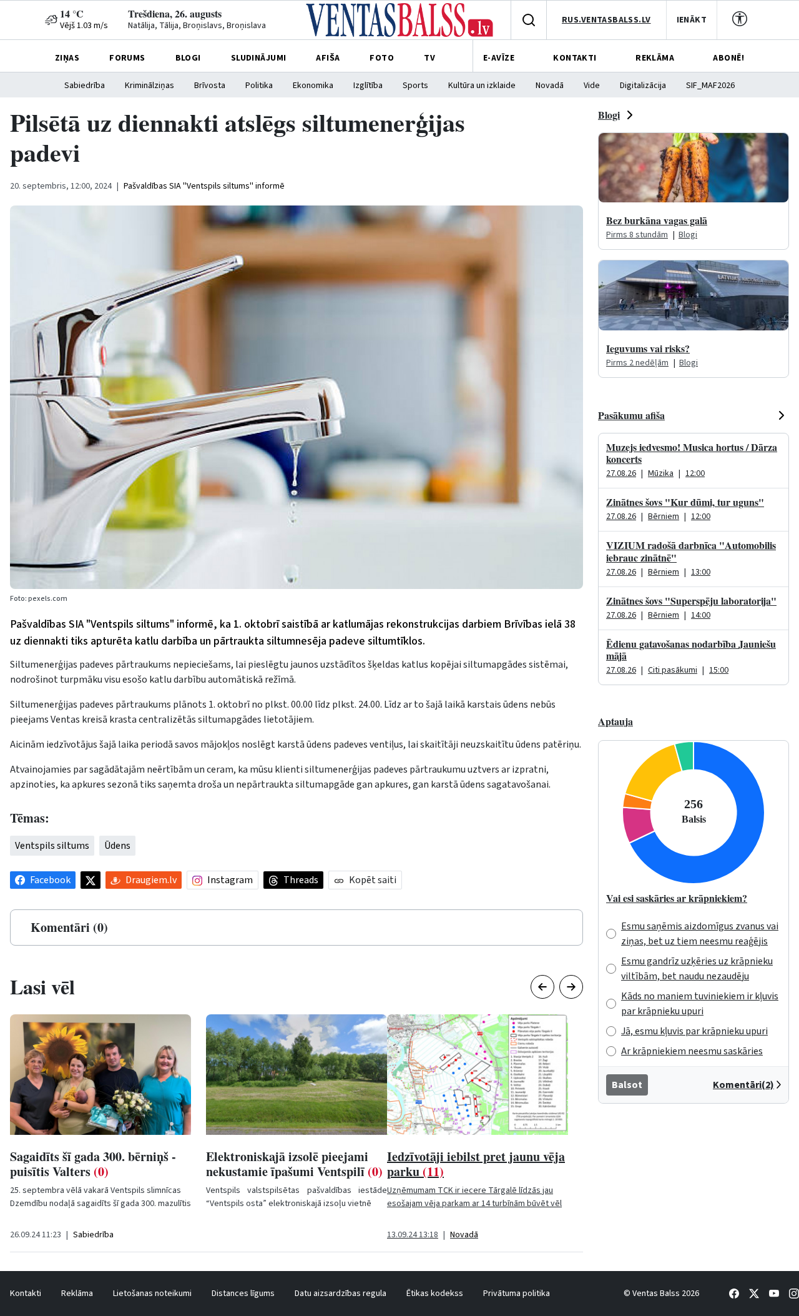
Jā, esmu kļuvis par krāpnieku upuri (694, 1031)
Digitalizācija (643, 85)
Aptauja (615, 721)
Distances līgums (243, 1293)
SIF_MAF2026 (710, 85)
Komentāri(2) (743, 1085)
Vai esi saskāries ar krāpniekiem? (676, 898)
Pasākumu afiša (631, 415)
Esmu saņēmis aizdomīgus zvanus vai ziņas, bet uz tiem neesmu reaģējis (699, 933)
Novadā (550, 85)
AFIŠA (328, 58)
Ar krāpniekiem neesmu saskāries (692, 1051)
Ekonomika (313, 85)
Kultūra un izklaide (482, 85)
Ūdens (117, 846)
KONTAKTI (574, 58)
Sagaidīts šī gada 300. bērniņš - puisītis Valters (93, 1163)
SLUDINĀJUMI (259, 58)
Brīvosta (209, 85)
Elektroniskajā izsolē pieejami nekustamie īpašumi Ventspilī (294, 1163)
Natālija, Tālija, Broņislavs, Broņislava (197, 25)
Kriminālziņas (149, 85)
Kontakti (25, 1293)
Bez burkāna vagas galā (656, 220)
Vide (592, 85)
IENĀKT (692, 20)
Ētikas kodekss (434, 1293)
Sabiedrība (84, 85)
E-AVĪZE (498, 58)
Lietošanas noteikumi (152, 1293)
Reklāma (77, 1293)
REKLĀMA (654, 58)
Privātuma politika (516, 1293)
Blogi (609, 114)
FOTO (382, 58)
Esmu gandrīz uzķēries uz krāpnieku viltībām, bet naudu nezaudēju (697, 968)
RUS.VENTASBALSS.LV (606, 20)
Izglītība (368, 85)
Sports (415, 85)
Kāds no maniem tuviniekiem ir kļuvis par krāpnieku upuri (699, 1003)
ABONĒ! (728, 58)
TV (429, 58)
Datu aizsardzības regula (340, 1293)
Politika (259, 85)
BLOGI (188, 58)
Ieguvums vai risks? (648, 348)
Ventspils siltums (52, 846)
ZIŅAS (67, 58)
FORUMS (127, 58)
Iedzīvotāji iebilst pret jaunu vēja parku (476, 1163)
